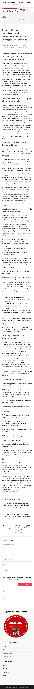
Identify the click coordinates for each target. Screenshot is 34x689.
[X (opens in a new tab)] (12, 4)
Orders (5, 646)
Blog (4, 665)
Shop (4, 675)
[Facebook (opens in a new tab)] (14, 4)
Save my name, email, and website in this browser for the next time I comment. (17, 578)
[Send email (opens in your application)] (22, 4)
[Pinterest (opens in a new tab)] (16, 4)
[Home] (2, 19)
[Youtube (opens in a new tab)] (20, 4)
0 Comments (22, 48)
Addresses (6, 650)
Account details (7, 653)
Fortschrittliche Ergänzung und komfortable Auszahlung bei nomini (17, 504)
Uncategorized (9, 48)
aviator (7, 155)
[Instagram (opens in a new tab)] (18, 4)
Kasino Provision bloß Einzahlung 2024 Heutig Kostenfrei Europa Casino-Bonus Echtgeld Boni (17, 528)
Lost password (7, 656)
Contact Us (6, 672)
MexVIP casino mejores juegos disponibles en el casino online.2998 (17, 515)
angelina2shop (9, 45)
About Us (6, 669)
